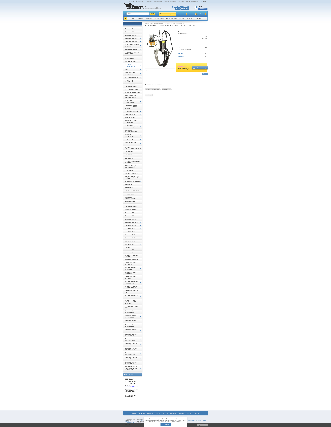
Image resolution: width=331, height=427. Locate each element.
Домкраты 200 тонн (131, 38)
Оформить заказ (202, 8)
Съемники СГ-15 (130, 238)
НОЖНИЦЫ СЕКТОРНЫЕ (132, 181)
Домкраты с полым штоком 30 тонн (131, 344)
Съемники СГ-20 (130, 234)
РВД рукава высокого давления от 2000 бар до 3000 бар (132, 107)
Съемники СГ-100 (166, 89)
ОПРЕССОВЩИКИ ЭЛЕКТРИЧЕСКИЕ (130, 96)
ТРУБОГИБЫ (129, 187)
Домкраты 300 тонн (131, 41)
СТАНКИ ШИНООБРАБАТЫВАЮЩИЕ (133, 148)
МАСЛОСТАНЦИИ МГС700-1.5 (130, 268)
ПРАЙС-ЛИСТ (201, 14)
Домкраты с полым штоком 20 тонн (131, 339)
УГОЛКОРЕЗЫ (129, 194)
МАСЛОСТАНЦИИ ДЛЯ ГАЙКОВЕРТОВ (131, 282)
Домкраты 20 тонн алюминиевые (130, 316)
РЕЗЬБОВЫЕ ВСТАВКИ (132, 260)
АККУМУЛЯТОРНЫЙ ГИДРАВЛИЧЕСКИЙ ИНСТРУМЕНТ (131, 368)
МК (178, 32)
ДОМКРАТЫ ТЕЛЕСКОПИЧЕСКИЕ (131, 130)
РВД (126, 69)
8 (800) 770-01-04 (182, 9)
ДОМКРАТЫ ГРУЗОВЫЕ (132, 111)
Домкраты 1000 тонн (131, 222)
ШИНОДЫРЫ (129, 158)
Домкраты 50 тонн (130, 29)
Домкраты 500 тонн (131, 216)
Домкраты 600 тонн (131, 219)
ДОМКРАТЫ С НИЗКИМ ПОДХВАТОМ (132, 53)
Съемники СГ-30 (130, 231)
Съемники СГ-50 (130, 228)
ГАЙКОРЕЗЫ (129, 170)
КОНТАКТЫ (181, 1)
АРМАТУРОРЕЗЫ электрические (130, 57)
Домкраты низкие (158, 1)
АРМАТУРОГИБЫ (130, 117)
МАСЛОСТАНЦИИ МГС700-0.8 (130, 263)
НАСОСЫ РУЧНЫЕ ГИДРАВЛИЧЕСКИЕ (131, 85)
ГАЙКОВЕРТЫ (129, 139)
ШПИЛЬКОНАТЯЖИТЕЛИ (132, 191)
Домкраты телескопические (192, 1)
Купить (205, 73)
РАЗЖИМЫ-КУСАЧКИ (131, 89)
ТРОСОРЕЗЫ (129, 184)
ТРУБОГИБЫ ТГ (130, 202)
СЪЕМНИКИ (131, 1)
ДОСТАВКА (182, 14)
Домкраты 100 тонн (131, 32)
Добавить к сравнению (185, 49)
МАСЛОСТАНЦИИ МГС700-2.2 (130, 273)
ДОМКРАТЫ (149, 1)
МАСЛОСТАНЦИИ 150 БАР (131, 291)
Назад (149, 95)
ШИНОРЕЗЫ (128, 155)
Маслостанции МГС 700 (132, 252)
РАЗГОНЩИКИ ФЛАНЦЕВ (132, 92)
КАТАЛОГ (131, 18)
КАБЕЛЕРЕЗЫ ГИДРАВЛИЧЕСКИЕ (131, 205)
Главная (147, 23)
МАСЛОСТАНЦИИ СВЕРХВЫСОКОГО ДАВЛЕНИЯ (130, 301)
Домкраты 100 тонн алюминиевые (131, 330)
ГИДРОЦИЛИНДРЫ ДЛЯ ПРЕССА (132, 177)
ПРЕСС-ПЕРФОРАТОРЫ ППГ (132, 307)
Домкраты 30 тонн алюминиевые (130, 321)
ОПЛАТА (198, 18)
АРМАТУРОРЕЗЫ (130, 114)
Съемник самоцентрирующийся (132, 248)
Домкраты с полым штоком (170, 1)
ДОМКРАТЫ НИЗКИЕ (131, 49)
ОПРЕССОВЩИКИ (171, 18)
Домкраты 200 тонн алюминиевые (131, 362)
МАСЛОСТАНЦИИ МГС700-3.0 (130, 277)
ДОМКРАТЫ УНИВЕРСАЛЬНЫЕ (130, 198)
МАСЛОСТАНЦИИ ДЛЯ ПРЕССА (131, 255)
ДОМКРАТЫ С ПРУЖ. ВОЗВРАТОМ (131, 121)
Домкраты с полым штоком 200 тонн (131, 358)
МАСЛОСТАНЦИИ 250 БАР (131, 296)
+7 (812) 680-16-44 (181, 7)
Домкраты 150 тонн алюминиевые (131, 335)
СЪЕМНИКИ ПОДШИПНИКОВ (156, 23)
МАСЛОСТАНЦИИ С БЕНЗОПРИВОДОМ (131, 286)
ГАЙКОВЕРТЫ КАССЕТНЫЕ (129, 81)
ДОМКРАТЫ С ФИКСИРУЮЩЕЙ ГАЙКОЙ (132, 126)
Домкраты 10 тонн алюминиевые (130, 311)
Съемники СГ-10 (130, 241)
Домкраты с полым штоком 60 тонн (131, 348)
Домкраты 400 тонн (131, 213)
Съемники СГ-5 (129, 244)
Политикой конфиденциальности (173, 421)
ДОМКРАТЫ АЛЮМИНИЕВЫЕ (130, 101)
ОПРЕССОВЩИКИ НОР (132, 77)
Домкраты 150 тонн (131, 35)
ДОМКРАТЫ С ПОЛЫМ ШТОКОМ (132, 45)
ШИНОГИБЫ (129, 152)
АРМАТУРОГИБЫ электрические (130, 73)
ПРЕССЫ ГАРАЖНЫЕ (131, 173)
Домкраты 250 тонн (131, 209)
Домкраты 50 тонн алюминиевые (130, 325)
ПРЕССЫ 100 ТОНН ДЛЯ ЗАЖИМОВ (132, 162)
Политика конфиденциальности (129, 422)
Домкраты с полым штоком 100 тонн (131, 353)
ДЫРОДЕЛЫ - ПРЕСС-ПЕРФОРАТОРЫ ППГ (131, 143)
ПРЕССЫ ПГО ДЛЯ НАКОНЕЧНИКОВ (130, 166)
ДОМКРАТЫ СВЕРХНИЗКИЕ (129, 135)
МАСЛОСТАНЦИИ (140, 1)
